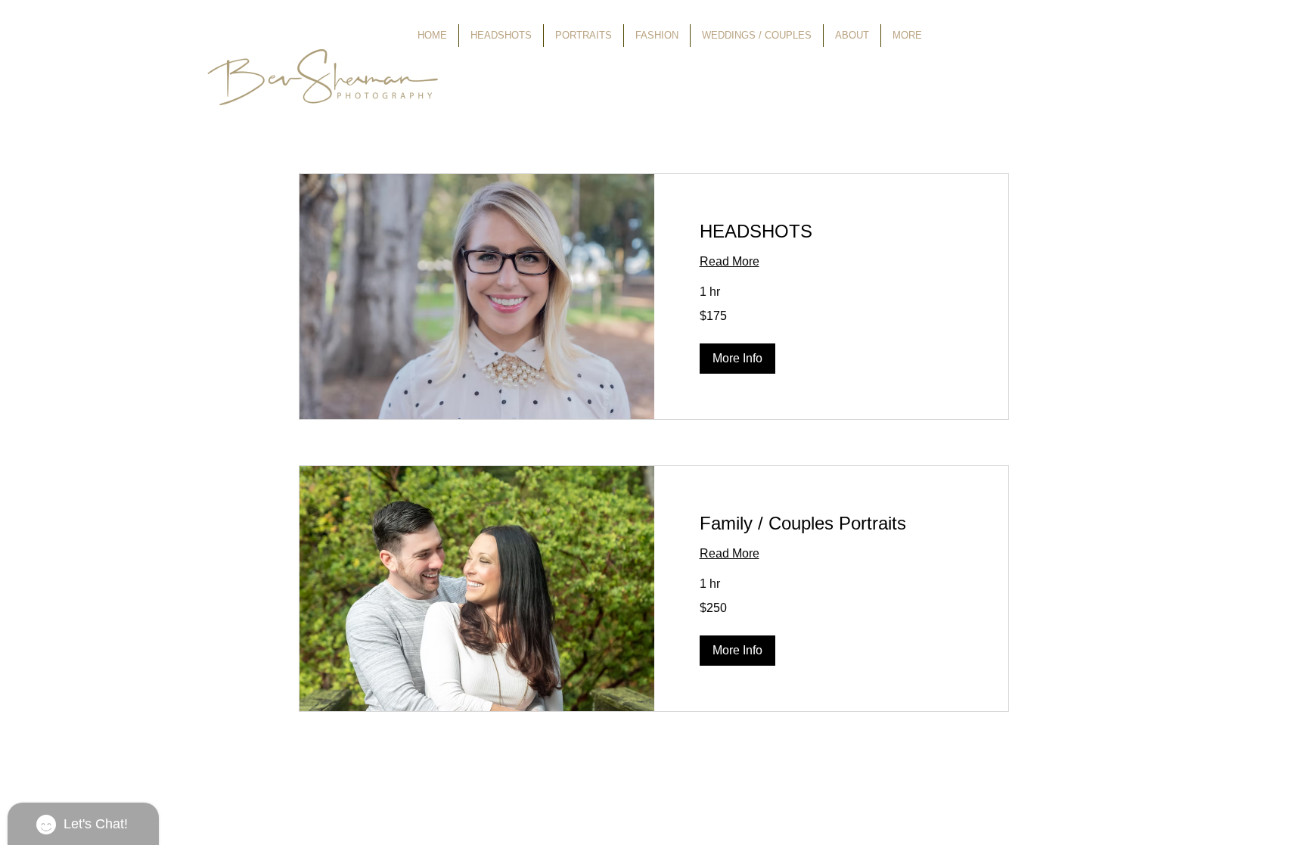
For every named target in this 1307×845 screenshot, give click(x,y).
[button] (737, 358)
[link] (832, 231)
